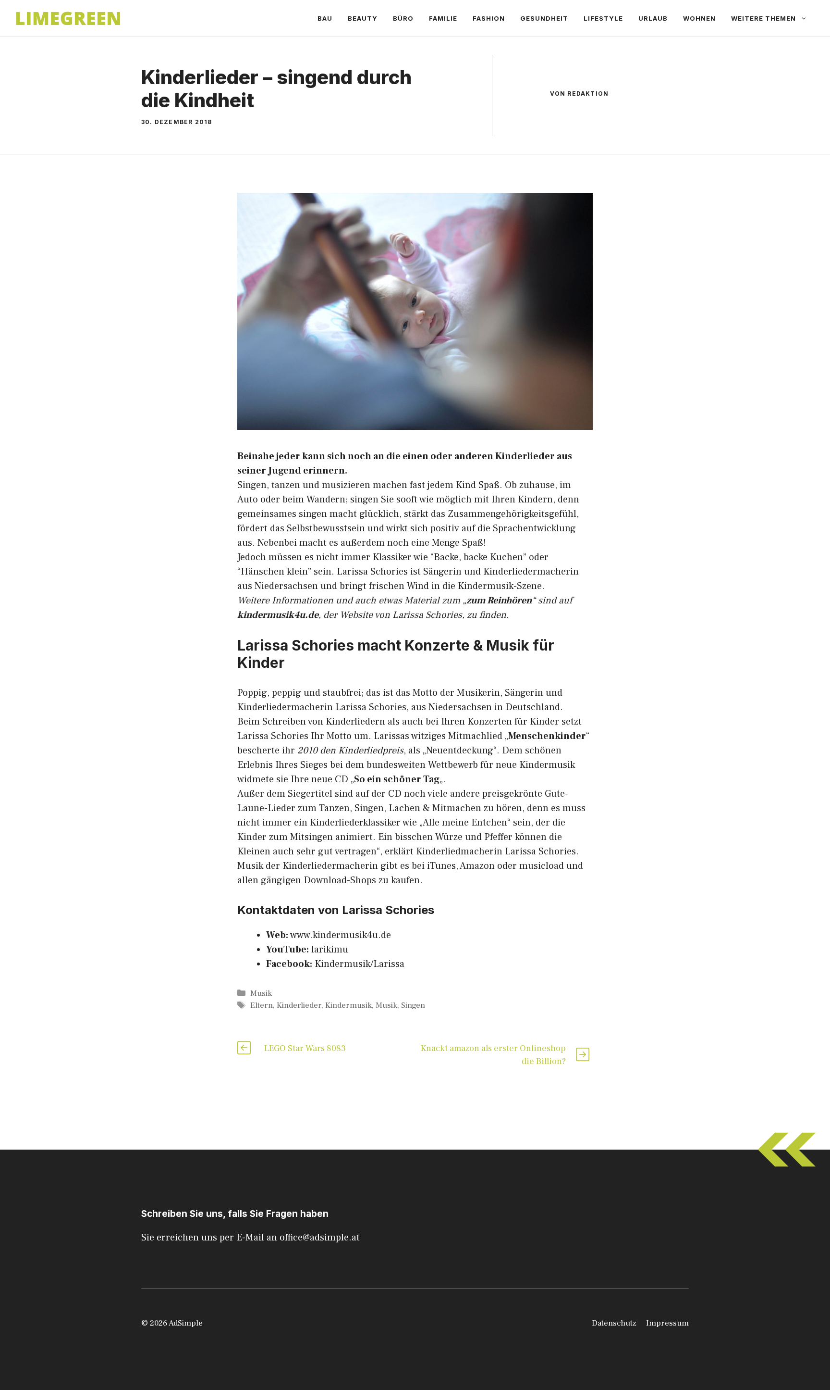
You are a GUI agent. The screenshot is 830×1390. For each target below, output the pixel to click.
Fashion (489, 18)
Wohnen (699, 18)
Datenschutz (614, 1323)
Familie (443, 18)
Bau (324, 18)
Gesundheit (544, 18)
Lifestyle (603, 18)
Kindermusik (348, 1005)
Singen (413, 1005)
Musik (261, 993)
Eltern (261, 1005)
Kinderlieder (299, 1005)
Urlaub (653, 18)
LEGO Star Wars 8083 (305, 1048)
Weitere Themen (763, 18)
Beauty (363, 18)
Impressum (667, 1323)
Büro (403, 18)
